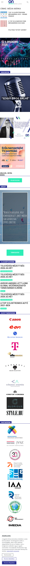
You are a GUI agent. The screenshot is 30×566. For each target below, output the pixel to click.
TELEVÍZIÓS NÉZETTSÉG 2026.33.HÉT (12, 275)
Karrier (3, 291)
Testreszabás (7, 555)
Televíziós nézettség (6, 271)
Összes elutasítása (9, 558)
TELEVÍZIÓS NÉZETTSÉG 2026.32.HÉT (12, 295)
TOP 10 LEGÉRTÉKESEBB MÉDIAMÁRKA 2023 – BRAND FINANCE (17, 14)
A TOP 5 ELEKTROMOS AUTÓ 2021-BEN (14, 304)
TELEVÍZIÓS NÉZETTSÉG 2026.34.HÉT (12, 267)
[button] (27, 2)
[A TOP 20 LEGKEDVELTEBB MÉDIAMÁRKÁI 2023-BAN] (3, 23)
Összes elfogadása (9, 562)
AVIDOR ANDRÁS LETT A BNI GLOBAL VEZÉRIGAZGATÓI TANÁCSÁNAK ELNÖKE (14, 285)
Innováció (3, 308)
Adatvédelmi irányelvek (13, 551)
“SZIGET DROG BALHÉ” (15, 98)
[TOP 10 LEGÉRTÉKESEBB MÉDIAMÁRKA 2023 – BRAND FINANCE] (3, 15)
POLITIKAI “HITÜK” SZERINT (17, 30)
